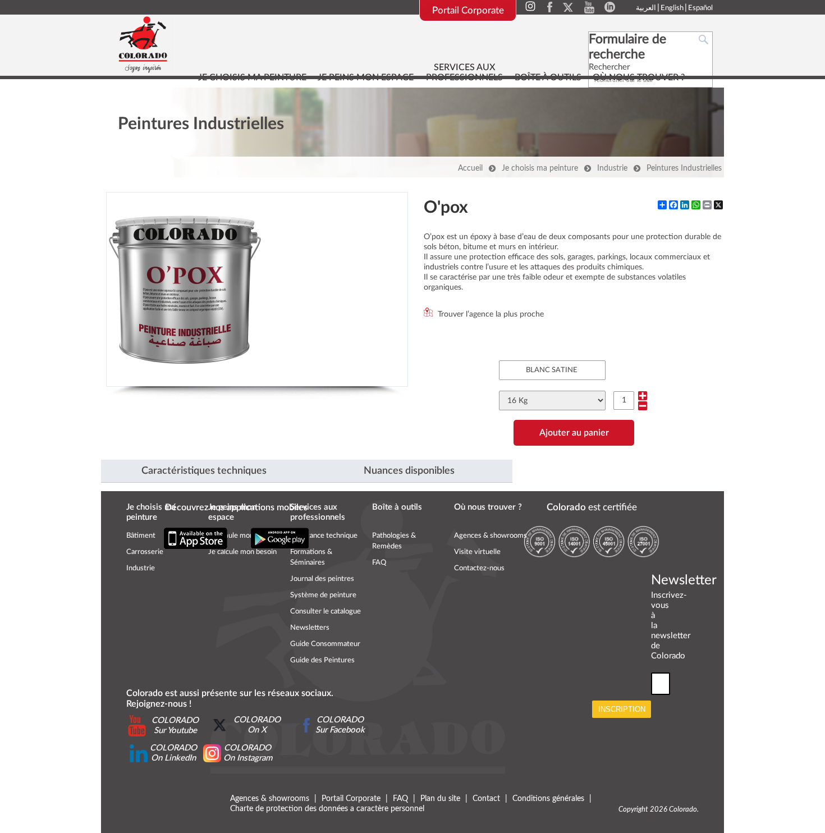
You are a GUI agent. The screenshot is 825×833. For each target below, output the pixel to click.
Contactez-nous (479, 568)
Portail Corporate (468, 10)
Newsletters (309, 627)
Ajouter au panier (574, 432)
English (672, 8)
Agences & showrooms (490, 535)
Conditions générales (548, 799)
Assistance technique (324, 535)
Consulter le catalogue (325, 611)
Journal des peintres (322, 579)
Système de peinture (323, 595)
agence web (636, 817)
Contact (486, 799)
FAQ (379, 562)
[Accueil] (143, 44)
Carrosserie (144, 552)
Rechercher (609, 67)
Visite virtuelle (477, 552)
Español (700, 8)
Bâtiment (140, 535)
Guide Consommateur (325, 644)
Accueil (470, 168)
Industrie (612, 168)
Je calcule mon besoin (242, 552)
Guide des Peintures (322, 660)
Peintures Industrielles (684, 168)
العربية (646, 8)
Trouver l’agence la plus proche (491, 314)
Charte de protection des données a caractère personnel (327, 809)
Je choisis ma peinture (540, 168)
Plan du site (441, 799)
